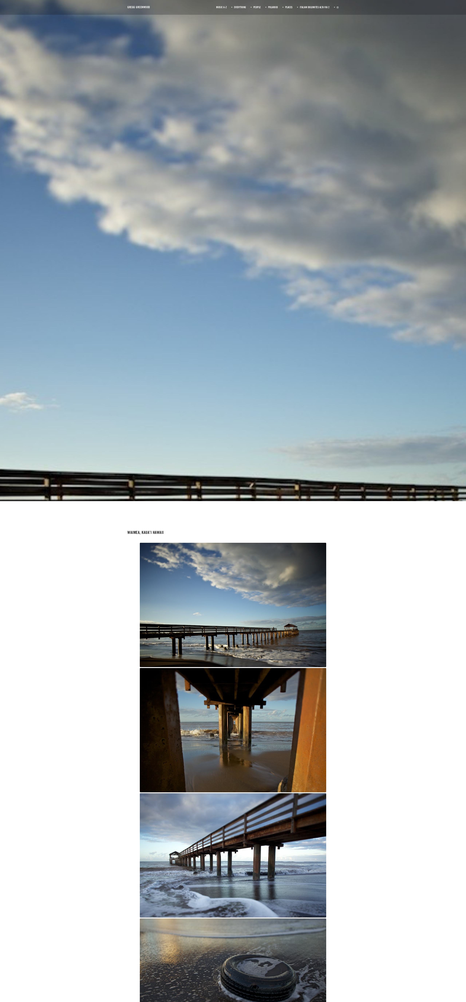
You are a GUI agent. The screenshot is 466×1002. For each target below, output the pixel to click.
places (242, 261)
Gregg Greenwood (138, 7)
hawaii (235, 261)
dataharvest (271, 261)
